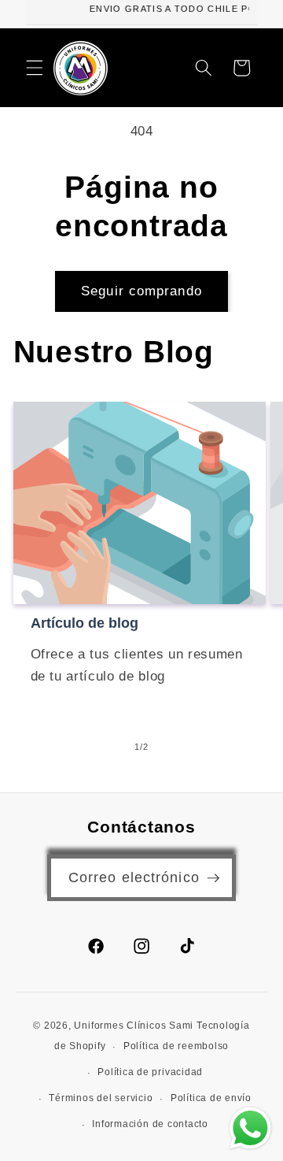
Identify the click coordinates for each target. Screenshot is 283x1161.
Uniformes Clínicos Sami (133, 1025)
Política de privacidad (150, 1072)
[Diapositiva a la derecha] (177, 746)
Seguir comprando (141, 291)
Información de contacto (150, 1123)
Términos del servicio (101, 1098)
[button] (34, 68)
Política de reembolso (176, 1046)
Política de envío (211, 1098)
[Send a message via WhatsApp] (250, 1128)
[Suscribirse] (213, 878)
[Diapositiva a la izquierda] (105, 746)
